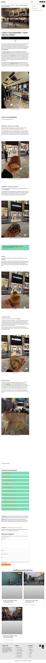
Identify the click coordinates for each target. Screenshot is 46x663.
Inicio (2, 5)
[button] (32, 2)
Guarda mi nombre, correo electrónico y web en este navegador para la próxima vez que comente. (15, 562)
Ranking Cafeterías (6, 476)
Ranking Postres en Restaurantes (9, 501)
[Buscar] (43, 6)
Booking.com (34, 8)
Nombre (3, 550)
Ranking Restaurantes (7, 473)
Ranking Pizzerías (6, 494)
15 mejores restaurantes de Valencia (10, 505)
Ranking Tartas (6, 483)
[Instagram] (42, 2)
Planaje (3, 2)
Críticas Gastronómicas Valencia (9, 498)
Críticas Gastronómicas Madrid (9, 480)
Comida (5, 5)
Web (2, 557)
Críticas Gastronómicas (11, 5)
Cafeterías (17, 5)
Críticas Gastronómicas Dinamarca (9, 491)
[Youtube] (40, 2)
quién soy (6, 530)
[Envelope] (44, 2)
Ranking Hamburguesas (7, 487)
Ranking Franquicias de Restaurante (10, 508)
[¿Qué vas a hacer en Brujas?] (39, 10)
